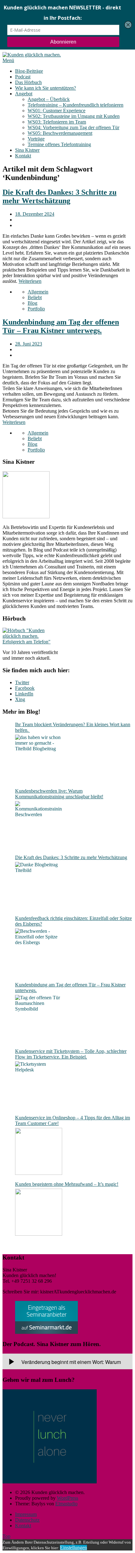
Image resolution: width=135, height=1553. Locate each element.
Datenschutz (27, 1520)
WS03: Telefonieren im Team (57, 121)
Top (6, 1536)
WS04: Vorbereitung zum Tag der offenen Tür (73, 127)
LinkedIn (24, 693)
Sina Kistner (27, 150)
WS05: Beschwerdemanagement (60, 133)
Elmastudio (66, 1503)
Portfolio (36, 308)
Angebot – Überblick (49, 99)
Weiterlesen (30, 281)
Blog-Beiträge (29, 71)
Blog (32, 303)
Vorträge (36, 138)
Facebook (25, 688)
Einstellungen (73, 1547)
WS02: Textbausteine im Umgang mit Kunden (74, 116)
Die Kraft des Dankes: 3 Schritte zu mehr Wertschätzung (59, 196)
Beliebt (35, 297)
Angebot (23, 93)
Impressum (26, 1514)
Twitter (22, 682)
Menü (8, 60)
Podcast (22, 76)
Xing (20, 699)
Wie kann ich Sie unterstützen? (45, 88)
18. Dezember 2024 (34, 214)
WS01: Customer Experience (56, 110)
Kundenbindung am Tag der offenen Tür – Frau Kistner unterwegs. (61, 326)
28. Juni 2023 (28, 343)
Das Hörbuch (28, 82)
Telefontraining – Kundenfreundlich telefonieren (75, 105)
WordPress (67, 1498)
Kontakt (23, 155)
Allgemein (38, 291)
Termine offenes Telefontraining (59, 144)
